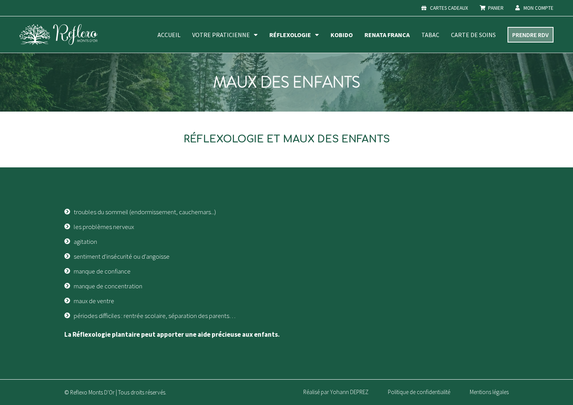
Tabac (430, 35)
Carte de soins (473, 35)
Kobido (342, 35)
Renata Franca (387, 35)
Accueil (168, 35)
